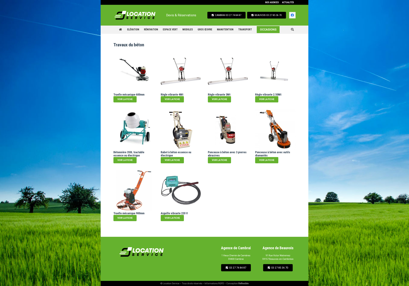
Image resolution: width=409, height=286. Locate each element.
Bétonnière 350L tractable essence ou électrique (128, 154)
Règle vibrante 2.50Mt (268, 94)
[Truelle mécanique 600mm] (133, 71)
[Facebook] (292, 15)
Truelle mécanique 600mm (128, 94)
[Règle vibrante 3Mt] (228, 71)
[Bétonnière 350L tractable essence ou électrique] (133, 129)
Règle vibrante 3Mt (219, 94)
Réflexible (243, 283)
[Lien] (135, 15)
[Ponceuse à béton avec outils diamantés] (275, 129)
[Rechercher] (292, 29)
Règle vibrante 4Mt (172, 94)
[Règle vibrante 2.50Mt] (275, 71)
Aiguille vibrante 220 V (174, 213)
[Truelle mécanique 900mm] (133, 190)
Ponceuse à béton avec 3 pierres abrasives (227, 154)
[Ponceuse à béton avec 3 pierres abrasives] (228, 129)
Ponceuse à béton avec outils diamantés (272, 154)
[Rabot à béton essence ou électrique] (181, 129)
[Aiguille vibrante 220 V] (181, 190)
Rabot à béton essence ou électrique (176, 154)
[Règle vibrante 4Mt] (181, 71)
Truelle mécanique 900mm (128, 213)
